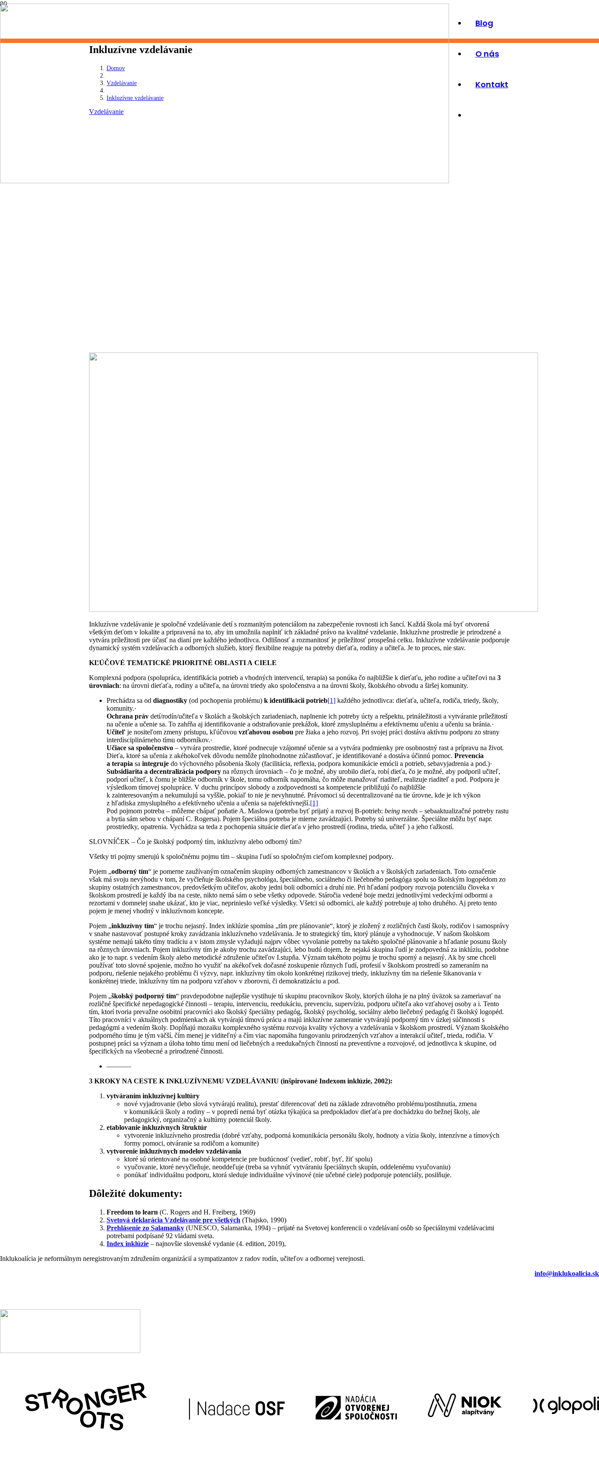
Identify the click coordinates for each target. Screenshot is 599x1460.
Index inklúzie (128, 1243)
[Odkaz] (224, 181)
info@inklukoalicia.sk (567, 1273)
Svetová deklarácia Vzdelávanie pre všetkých (173, 1220)
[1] (331, 700)
